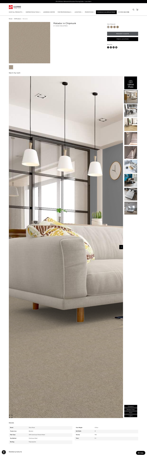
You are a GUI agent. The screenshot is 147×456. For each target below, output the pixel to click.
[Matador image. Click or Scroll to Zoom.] (29, 42)
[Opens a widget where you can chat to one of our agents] (140, 453)
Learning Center (49, 12)
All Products (17, 19)
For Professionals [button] (64, 12)
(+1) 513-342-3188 (123, 12)
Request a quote (122, 33)
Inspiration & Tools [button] (33, 12)
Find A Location (123, 39)
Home (10, 19)
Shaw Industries (61, 26)
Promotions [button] (89, 12)
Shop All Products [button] (15, 12)
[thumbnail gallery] (11, 67)
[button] (4, 452)
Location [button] (78, 12)
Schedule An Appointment (106, 12)
